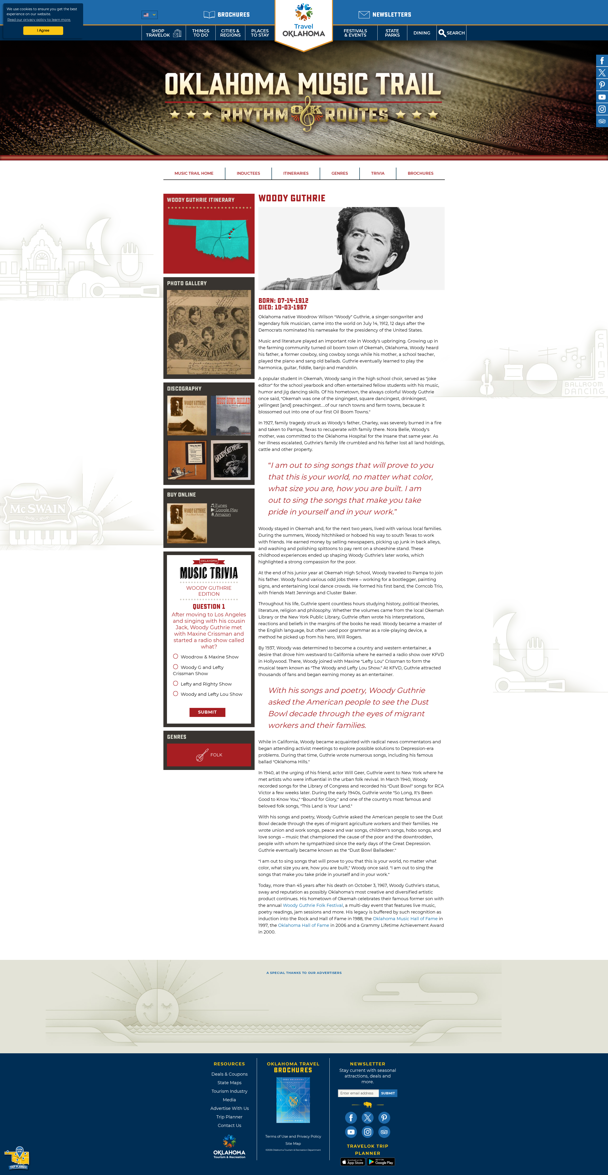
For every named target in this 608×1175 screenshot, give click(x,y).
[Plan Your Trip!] (17, 1158)
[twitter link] (368, 1118)
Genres (340, 173)
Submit (207, 712)
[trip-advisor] (602, 121)
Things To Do (200, 33)
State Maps (230, 1082)
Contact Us (229, 1125)
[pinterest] (602, 85)
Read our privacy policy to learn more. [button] (39, 20)
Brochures (420, 173)
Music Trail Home (194, 173)
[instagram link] (368, 1132)
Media (229, 1099)
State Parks (392, 33)
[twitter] (602, 73)
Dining (421, 33)
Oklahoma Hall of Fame (303, 925)
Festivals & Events (355, 33)
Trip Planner (229, 1117)
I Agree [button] (43, 30)
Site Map (293, 1143)
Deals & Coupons (229, 1074)
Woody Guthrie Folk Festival (313, 905)
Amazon (222, 514)
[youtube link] (351, 1132)
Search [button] (456, 33)
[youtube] (602, 97)
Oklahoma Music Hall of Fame (405, 918)
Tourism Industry (229, 1091)
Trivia (378, 173)
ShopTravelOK (158, 33)
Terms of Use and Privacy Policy (293, 1136)
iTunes (220, 505)
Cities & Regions (230, 33)
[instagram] (602, 109)
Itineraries (296, 173)
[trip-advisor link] (384, 1132)
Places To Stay (260, 33)
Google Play (226, 510)
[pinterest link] (384, 1118)
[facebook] (602, 61)
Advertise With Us (229, 1108)
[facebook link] (351, 1118)
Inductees (248, 173)
